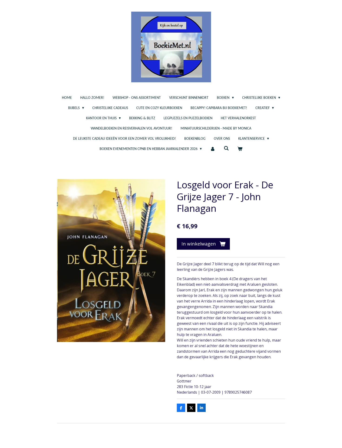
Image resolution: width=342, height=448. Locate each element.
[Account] (212, 149)
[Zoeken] (226, 148)
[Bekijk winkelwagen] (239, 149)
